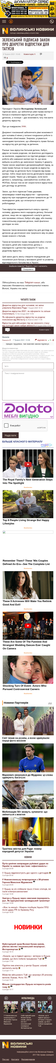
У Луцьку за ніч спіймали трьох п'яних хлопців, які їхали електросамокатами (26, 890)
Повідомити (28, 269)
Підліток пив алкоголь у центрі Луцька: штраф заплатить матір (24, 966)
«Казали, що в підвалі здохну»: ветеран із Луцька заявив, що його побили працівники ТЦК (26, 957)
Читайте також (28, 299)
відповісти (42, 340)
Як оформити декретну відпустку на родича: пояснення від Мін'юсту (23, 318)
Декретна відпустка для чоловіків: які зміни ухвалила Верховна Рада (23, 306)
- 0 (53, 340)
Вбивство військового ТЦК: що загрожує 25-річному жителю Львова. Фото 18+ (27, 976)
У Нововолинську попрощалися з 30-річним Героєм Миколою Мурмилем (10, 1019)
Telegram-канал (32, 282)
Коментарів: (29, 54)
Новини (28, 857)
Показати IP (6, 340)
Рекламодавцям (28, 1059)
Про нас (5, 1059)
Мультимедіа (28, 998)
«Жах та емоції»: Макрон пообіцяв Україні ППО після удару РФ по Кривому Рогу (25, 908)
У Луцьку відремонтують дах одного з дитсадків (25, 872)
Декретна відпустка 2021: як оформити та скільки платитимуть (26, 312)
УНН (24, 126)
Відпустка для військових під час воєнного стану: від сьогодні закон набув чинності (26, 324)
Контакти (15, 1059)
